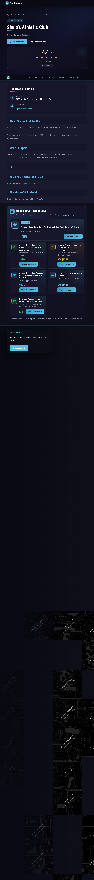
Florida (31, 15)
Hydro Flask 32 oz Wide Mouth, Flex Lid (70, 274)
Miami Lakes (40, 15)
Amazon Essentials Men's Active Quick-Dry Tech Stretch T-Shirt (50, 227)
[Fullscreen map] (4, 329)
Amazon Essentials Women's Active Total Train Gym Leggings (70, 247)
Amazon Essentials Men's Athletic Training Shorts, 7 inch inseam (31, 247)
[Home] (8, 77)
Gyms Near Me (12, 15)
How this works (68, 215)
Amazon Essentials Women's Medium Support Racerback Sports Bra (31, 275)
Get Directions (18, 41)
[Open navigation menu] (85, 2)
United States (22, 15)
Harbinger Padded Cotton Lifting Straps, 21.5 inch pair (31, 300)
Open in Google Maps (24, 108)
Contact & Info (40, 41)
